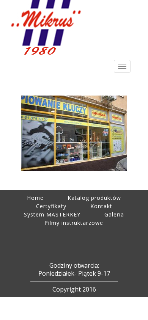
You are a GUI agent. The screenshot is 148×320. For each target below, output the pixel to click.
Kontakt (101, 206)
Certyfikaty (51, 206)
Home (35, 197)
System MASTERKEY (52, 214)
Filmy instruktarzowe (74, 222)
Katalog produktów (94, 197)
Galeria (114, 214)
